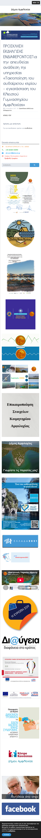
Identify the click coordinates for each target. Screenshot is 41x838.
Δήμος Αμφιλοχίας (20, 9)
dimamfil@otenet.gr (13, 153)
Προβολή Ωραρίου (11, 158)
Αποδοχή (6, 834)
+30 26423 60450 (12, 150)
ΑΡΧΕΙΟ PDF (7, 115)
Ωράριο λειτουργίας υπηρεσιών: (16, 156)
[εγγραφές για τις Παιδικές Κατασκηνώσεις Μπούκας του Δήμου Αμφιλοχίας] (20, 248)
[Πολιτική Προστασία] (20, 329)
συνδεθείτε (28, 128)
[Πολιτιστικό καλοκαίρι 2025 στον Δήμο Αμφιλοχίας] (20, 214)
